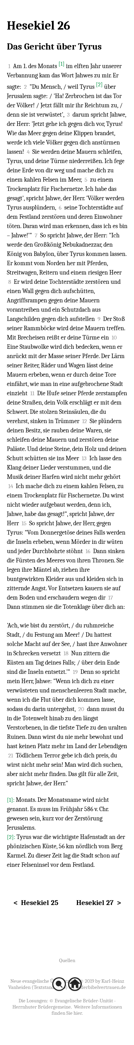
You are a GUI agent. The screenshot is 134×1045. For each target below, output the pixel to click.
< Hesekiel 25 (35, 902)
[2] (99, 84)
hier (78, 1013)
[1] (61, 64)
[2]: (11, 837)
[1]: (11, 800)
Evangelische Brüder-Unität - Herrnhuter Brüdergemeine (64, 1004)
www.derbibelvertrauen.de (97, 987)
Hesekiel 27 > (98, 902)
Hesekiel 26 (38, 26)
